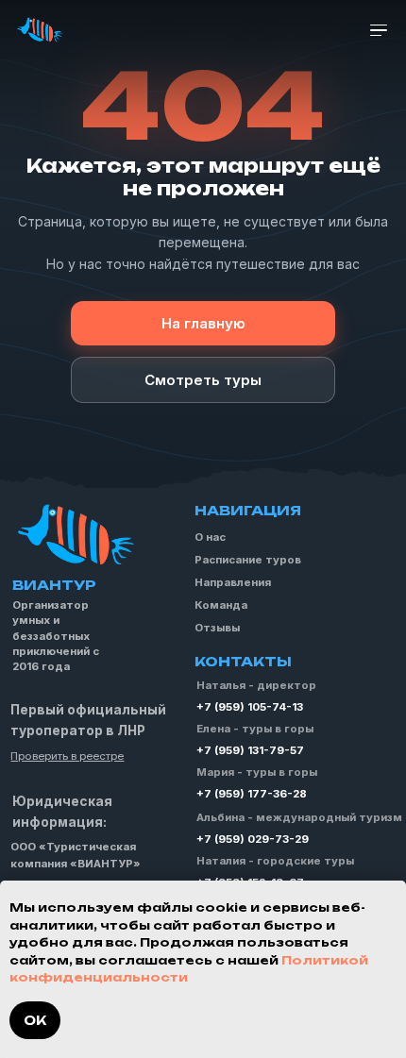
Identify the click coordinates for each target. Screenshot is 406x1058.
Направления (233, 582)
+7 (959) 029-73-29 (252, 839)
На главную (203, 323)
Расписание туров (248, 559)
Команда (221, 605)
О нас (210, 537)
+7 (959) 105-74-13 (249, 707)
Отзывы (217, 627)
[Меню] (378, 31)
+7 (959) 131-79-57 (250, 750)
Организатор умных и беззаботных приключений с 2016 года (55, 635)
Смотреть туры (203, 380)
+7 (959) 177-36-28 (251, 793)
